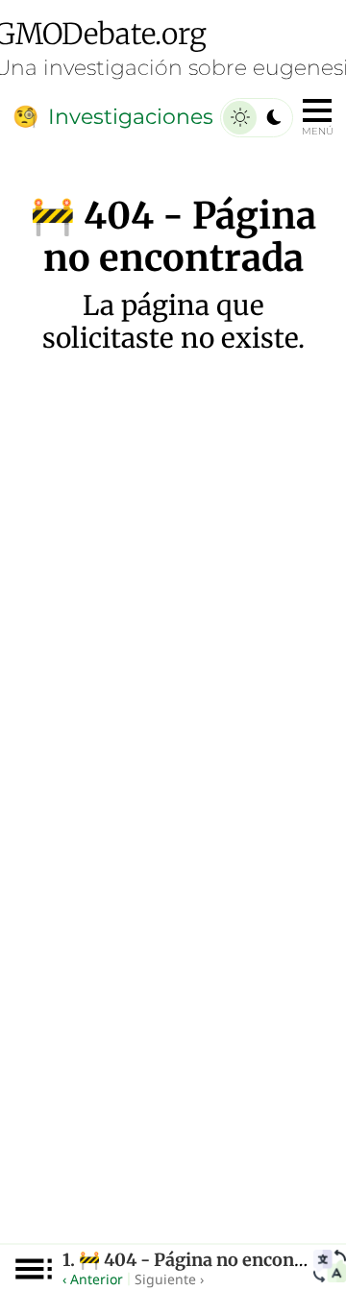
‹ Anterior (92, 1279)
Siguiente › (169, 1279)
